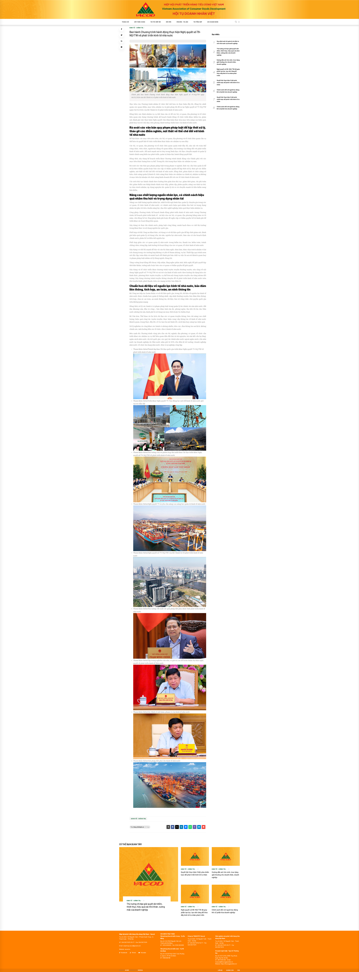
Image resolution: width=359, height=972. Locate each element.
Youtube (143, 952)
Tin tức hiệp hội (155, 22)
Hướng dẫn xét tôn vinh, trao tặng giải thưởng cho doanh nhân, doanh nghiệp (228, 62)
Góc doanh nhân (212, 22)
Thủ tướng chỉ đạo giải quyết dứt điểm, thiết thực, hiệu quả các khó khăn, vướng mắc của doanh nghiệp (228, 52)
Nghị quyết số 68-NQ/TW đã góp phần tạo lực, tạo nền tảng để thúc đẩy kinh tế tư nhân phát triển (228, 72)
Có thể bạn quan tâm (130, 844)
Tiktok (134, 952)
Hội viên (168, 22)
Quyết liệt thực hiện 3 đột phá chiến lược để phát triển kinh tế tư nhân (228, 82)
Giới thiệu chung (139, 22)
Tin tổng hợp (197, 22)
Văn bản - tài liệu (182, 22)
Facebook (124, 952)
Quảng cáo (230, 970)
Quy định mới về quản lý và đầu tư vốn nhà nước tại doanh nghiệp (228, 42)
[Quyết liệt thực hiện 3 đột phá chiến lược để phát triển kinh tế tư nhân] (195, 856)
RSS (238, 970)
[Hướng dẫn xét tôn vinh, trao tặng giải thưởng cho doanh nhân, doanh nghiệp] (226, 856)
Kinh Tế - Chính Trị (136, 28)
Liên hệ (220, 970)
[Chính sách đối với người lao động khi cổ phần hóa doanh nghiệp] (226, 894)
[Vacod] (145, 9)
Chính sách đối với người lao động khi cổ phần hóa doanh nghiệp (228, 91)
